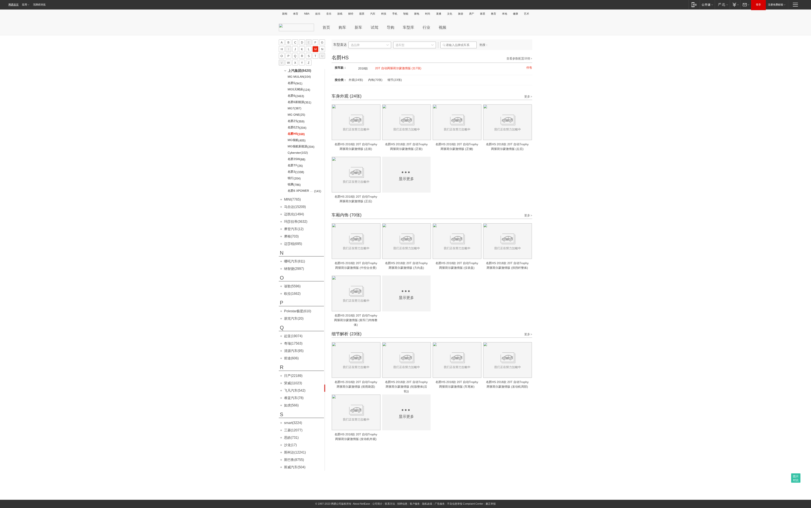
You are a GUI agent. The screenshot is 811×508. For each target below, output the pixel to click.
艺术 (526, 13)
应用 (24, 4)
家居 (482, 13)
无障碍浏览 (39, 4)
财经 (350, 13)
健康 (515, 13)
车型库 (408, 27)
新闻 (284, 13)
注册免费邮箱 (775, 4)
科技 (383, 13)
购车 (342, 27)
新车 (358, 27)
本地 (504, 13)
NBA (306, 13)
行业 (426, 27)
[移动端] (694, 4)
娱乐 (317, 13)
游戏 (339, 13)
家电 (416, 13)
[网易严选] (722, 4)
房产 (471, 13)
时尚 (427, 13)
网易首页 (13, 4)
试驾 (374, 27)
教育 (493, 13)
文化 (449, 13)
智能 (405, 13)
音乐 (328, 13)
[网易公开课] (707, 4)
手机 (394, 13)
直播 (438, 13)
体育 (295, 13)
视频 (442, 27)
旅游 (460, 13)
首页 (326, 27)
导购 (390, 27)
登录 (758, 4)
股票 (361, 13)
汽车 (372, 13)
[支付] (735, 4)
